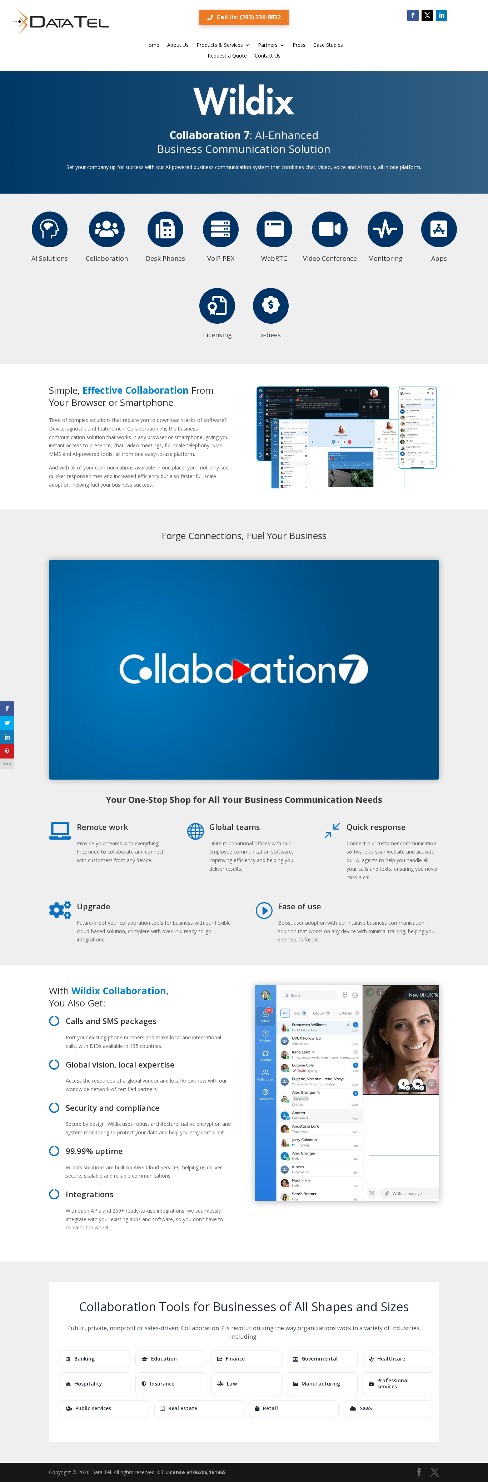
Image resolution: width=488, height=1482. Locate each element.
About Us (178, 45)
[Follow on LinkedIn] (441, 15)
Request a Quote (227, 56)
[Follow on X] (427, 15)
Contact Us (267, 56)
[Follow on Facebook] (413, 15)
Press (299, 45)
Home (152, 45)
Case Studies (328, 45)
